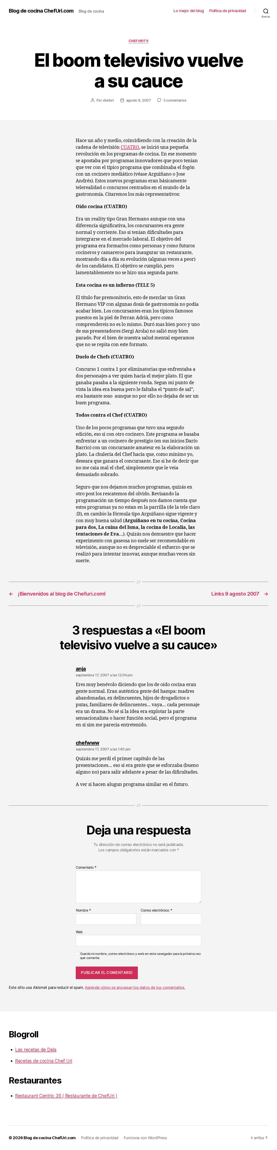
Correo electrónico (156, 910)
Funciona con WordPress (145, 1137)
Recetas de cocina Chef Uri (43, 1061)
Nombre (83, 910)
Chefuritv (139, 41)
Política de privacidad (227, 10)
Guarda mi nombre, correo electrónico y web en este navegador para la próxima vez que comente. (140, 956)
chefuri (108, 100)
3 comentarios (174, 100)
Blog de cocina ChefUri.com (41, 10)
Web (79, 932)
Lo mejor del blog (189, 10)
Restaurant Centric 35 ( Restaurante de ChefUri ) (66, 1095)
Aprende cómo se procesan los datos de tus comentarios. (135, 987)
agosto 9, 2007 (138, 100)
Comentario (86, 868)
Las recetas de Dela (35, 1049)
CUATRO (130, 147)
